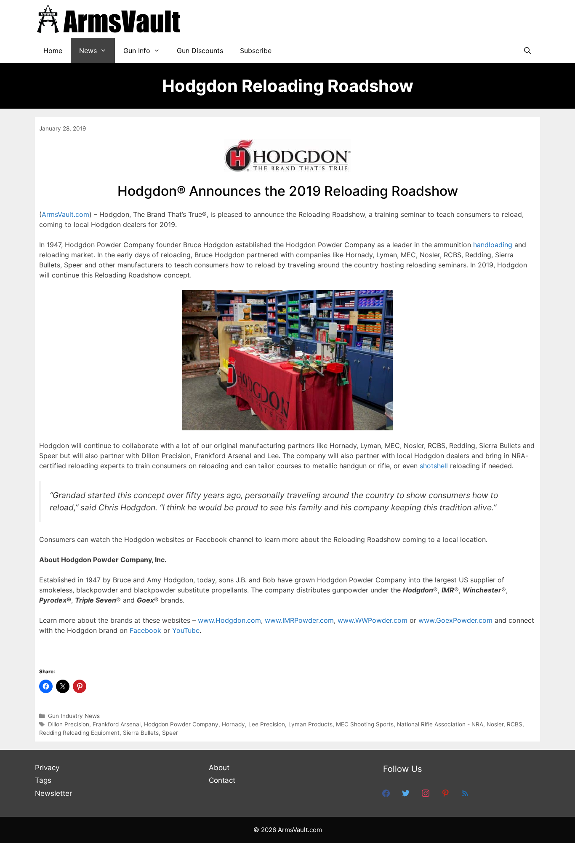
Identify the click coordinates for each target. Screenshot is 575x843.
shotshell (434, 466)
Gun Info (136, 50)
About (219, 767)
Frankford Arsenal (117, 724)
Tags (43, 780)
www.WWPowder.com (372, 620)
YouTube (186, 630)
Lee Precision (266, 724)
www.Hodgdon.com (229, 620)
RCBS (514, 724)
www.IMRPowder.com (299, 620)
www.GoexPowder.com (455, 620)
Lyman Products (310, 724)
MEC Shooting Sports (365, 724)
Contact (222, 780)
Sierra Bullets (141, 732)
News (88, 50)
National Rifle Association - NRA (440, 724)
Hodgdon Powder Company (181, 724)
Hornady (233, 724)
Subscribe (256, 50)
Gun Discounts (200, 50)
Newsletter (53, 793)
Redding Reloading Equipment (79, 732)
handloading (492, 244)
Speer (170, 732)
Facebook (145, 630)
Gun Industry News (74, 715)
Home (52, 50)
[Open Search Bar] (527, 50)
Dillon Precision (68, 724)
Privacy (47, 767)
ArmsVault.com (65, 214)
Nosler (495, 724)
